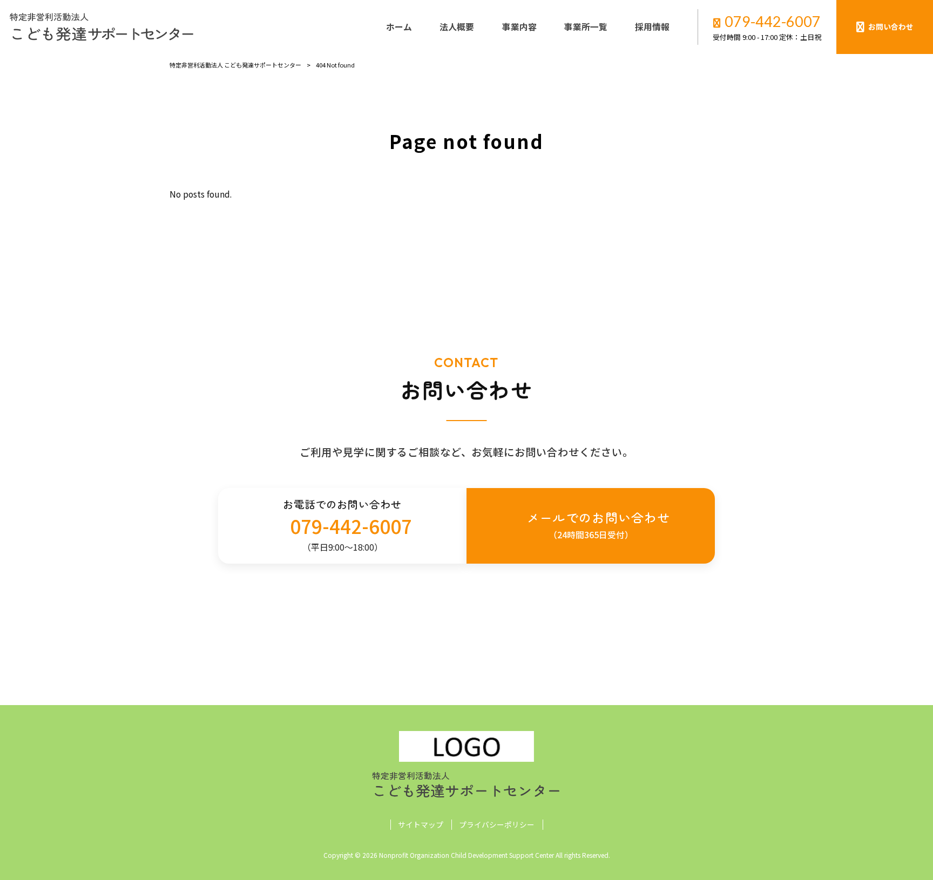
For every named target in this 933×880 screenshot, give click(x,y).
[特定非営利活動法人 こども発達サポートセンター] (101, 27)
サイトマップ (420, 825)
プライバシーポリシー (497, 825)
